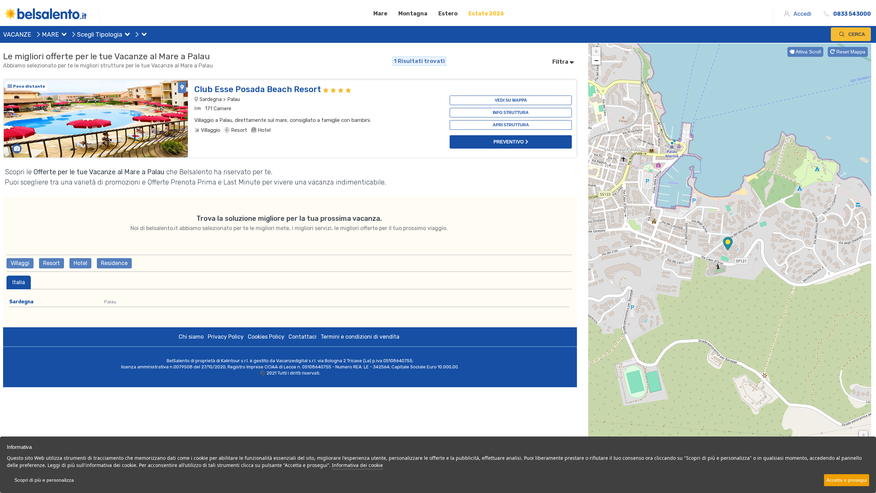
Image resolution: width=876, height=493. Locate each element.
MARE (49, 34)
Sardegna (21, 302)
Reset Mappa (850, 51)
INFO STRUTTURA (511, 112)
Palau (110, 302)
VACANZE (17, 34)
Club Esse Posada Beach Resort (258, 89)
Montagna (412, 13)
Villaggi (20, 263)
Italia (18, 282)
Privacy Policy (226, 336)
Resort (51, 263)
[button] (62, 35)
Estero (448, 13)
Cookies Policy (266, 336)
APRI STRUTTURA (511, 125)
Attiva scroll (808, 51)
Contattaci (302, 336)
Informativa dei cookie (357, 465)
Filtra (560, 62)
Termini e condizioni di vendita (360, 336)
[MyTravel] (51, 13)
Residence (114, 263)
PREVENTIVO (509, 141)
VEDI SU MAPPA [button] (511, 100)
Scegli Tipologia (99, 34)
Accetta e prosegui (846, 480)
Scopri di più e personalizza (44, 480)
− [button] (596, 60)
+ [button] (596, 51)
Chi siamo (191, 336)
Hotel (80, 263)
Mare (380, 13)
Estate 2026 (486, 13)
